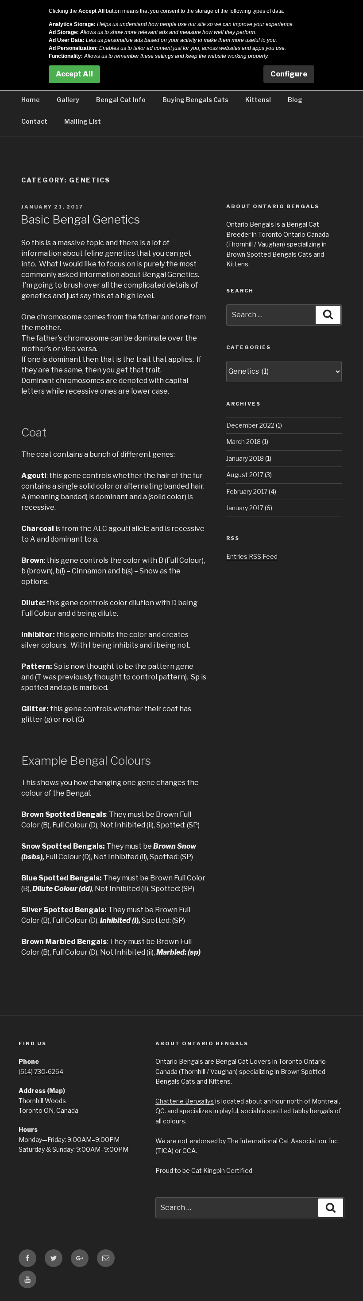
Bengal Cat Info (121, 99)
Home (30, 99)
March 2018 (243, 441)
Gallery (68, 99)
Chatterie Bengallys (184, 1101)
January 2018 (245, 458)
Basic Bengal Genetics (80, 219)
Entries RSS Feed (252, 556)
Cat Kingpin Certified (221, 1170)
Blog (295, 99)
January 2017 (244, 508)
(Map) (56, 1090)
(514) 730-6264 (41, 1071)
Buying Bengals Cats (195, 99)
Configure (288, 74)
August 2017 (244, 474)
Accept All (74, 74)
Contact (34, 121)
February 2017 (246, 491)
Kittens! (258, 99)
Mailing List (82, 121)
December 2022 (250, 425)
